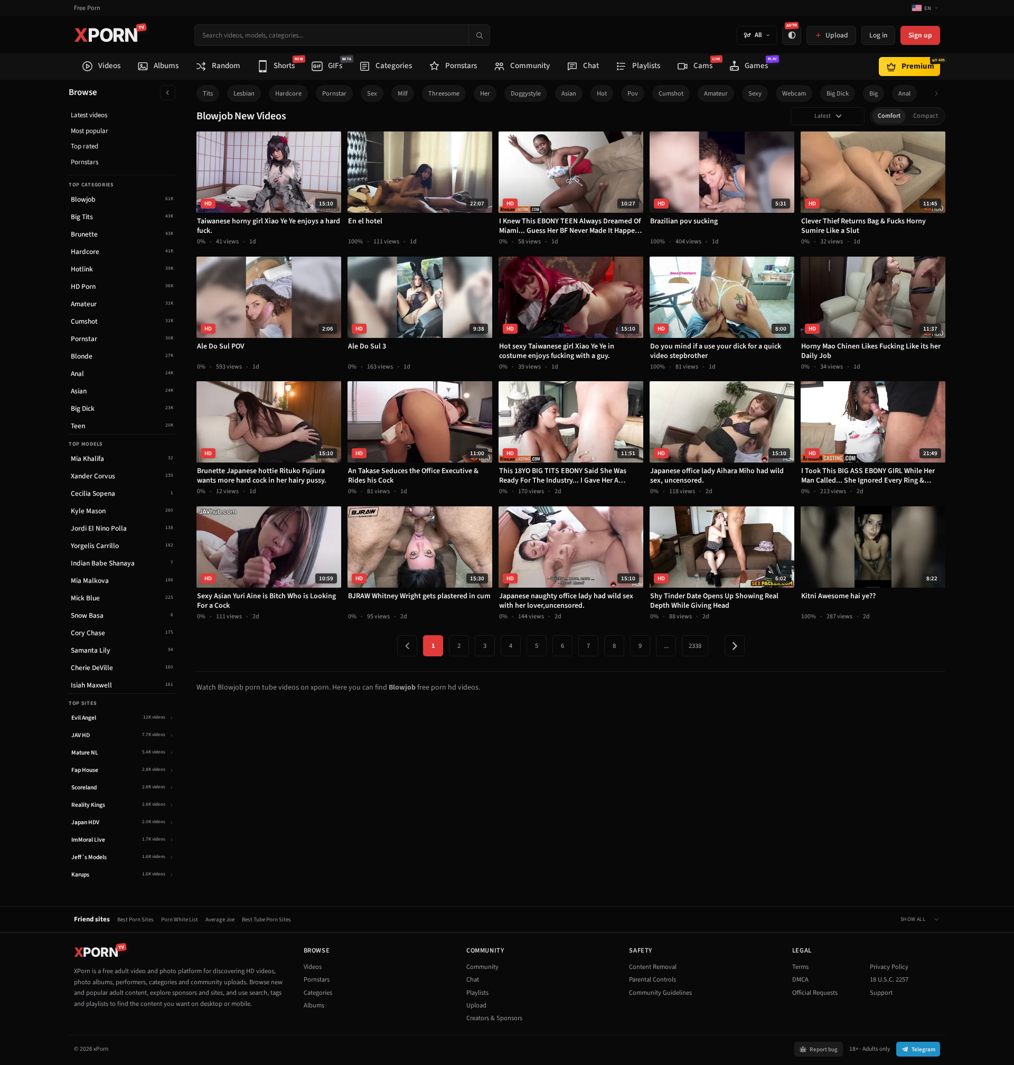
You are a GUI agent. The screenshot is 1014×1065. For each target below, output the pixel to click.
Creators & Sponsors (494, 1018)
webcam (794, 93)
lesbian (244, 93)
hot (602, 93)
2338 (695, 646)
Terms (800, 967)
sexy (755, 93)
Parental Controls (652, 979)
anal (904, 93)
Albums (314, 1005)
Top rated (84, 146)
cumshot (671, 93)
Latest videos (89, 115)
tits (208, 93)
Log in (878, 35)
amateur (716, 93)
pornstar (334, 93)
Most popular (89, 131)
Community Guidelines (660, 992)
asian (568, 93)
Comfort (889, 115)
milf (403, 93)
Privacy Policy (889, 967)
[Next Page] (735, 645)
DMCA (800, 979)
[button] (939, 93)
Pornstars (84, 162)
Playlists (477, 992)
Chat (472, 979)
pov (632, 93)
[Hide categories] (167, 92)
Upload (476, 1005)
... (666, 646)
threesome (443, 93)
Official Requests (815, 992)
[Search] (479, 35)
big (873, 93)
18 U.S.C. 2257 (889, 979)
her (485, 93)
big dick (838, 93)
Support (881, 992)
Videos (313, 967)
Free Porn (87, 8)
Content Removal (653, 967)
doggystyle (526, 93)
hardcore (288, 93)
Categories (318, 992)
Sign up (920, 35)
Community (482, 967)
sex (372, 93)
